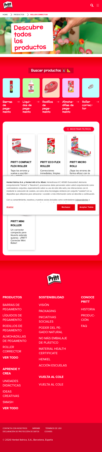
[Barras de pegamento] (11, 96)
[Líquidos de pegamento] (31, 96)
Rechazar (66, 207)
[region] (51, 195)
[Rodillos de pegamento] (51, 96)
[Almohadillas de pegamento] (71, 96)
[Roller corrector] (90, 96)
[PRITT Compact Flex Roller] (21, 162)
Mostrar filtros (80, 129)
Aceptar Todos (87, 207)
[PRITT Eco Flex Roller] (51, 162)
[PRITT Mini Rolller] (21, 221)
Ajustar (10, 207)
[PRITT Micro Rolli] (80, 162)
